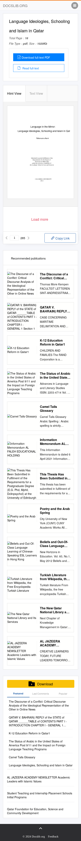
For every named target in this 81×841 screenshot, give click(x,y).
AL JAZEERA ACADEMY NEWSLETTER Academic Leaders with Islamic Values (54, 643)
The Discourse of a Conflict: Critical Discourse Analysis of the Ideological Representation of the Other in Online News (54, 276)
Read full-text (30, 68)
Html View (14, 93)
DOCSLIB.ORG (15, 5)
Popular (63, 693)
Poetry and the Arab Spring (55, 511)
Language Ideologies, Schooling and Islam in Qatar (41, 765)
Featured (18, 693)
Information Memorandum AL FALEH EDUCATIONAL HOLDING (53, 442)
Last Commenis (40, 693)
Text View (36, 93)
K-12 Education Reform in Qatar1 (52, 342)
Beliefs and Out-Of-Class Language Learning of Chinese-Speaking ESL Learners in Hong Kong (54, 544)
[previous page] (6, 237)
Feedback (53, 836)
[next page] (28, 237)
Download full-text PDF (36, 57)
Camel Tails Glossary (48, 409)
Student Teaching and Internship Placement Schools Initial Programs (39, 795)
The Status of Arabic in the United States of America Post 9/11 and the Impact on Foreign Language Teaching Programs (55, 375)
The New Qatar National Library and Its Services (55, 610)
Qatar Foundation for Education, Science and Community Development (35, 811)
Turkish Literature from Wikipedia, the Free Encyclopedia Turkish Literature (54, 577)
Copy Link (62, 238)
